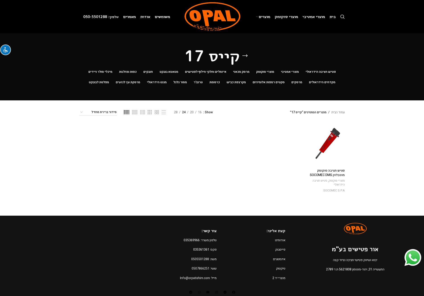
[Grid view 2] (157, 112)
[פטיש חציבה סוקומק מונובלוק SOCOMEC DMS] (325, 144)
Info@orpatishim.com (195, 278)
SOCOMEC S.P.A (334, 190)
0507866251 (200, 268)
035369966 (192, 240)
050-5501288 (95, 16)
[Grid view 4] (142, 112)
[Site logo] (212, 16)
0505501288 (200, 259)
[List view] (164, 112)
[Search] (342, 16)
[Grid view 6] (126, 112)
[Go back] (245, 55)
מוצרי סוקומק (337, 180)
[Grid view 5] (134, 112)
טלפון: (113, 16)
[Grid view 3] (150, 112)
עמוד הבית (338, 112)
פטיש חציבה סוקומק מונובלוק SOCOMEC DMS (327, 172)
